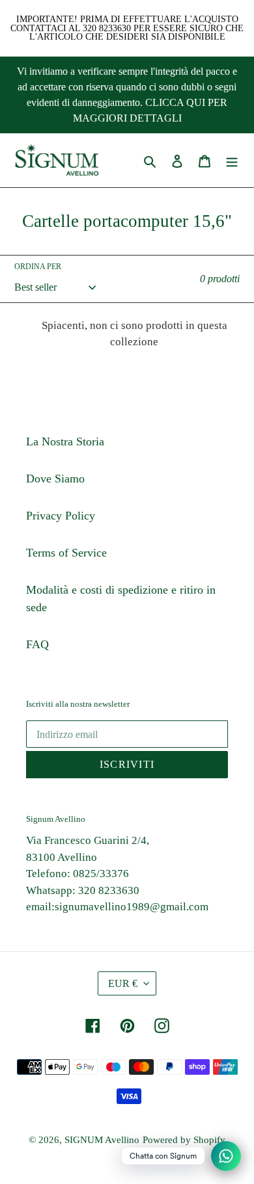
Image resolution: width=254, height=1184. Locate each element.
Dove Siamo (55, 478)
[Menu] (232, 160)
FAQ (37, 644)
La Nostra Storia (65, 441)
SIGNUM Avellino (101, 1140)
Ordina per (37, 266)
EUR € (122, 983)
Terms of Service (66, 552)
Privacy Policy (60, 515)
